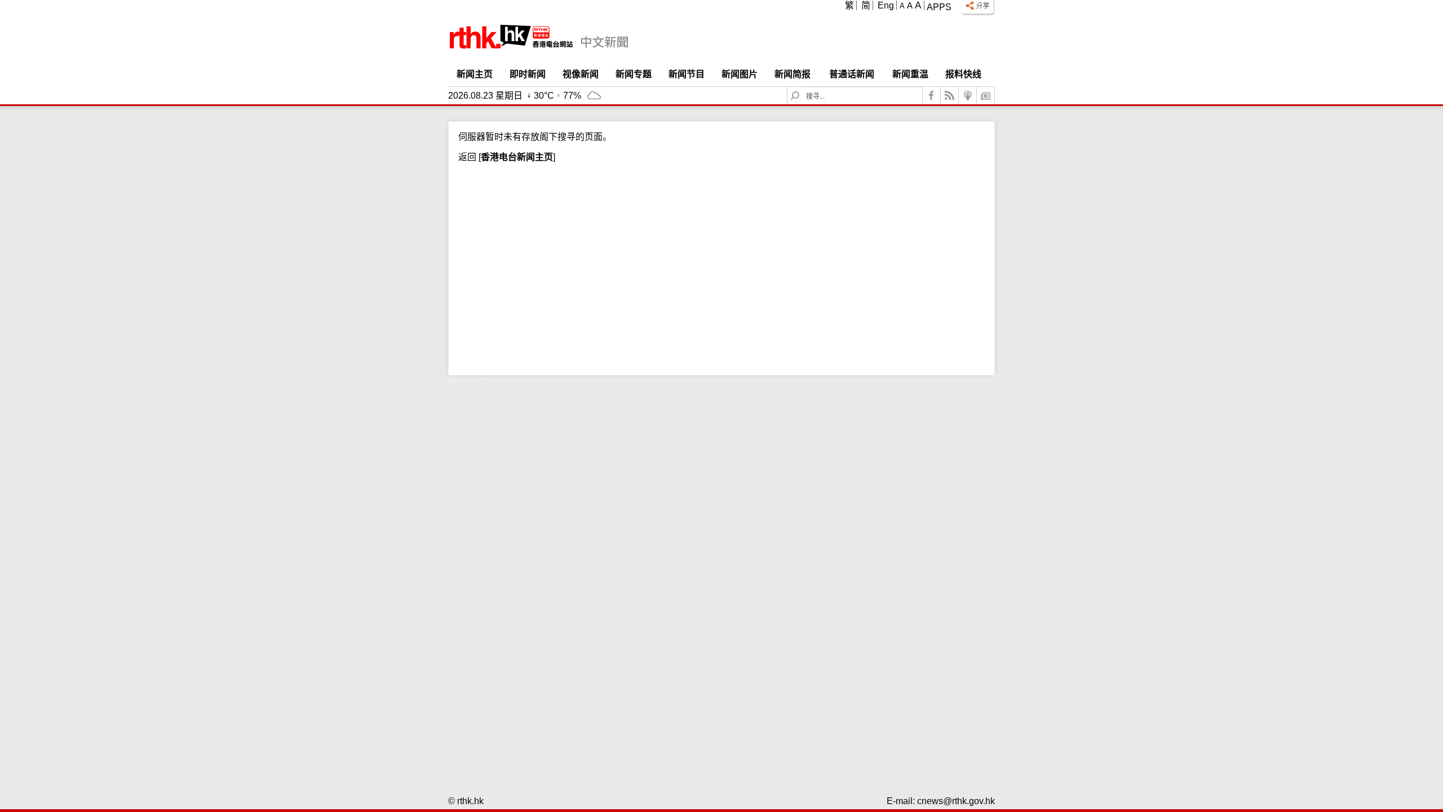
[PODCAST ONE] (968, 95)
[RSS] (950, 95)
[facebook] (932, 95)
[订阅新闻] (986, 95)
